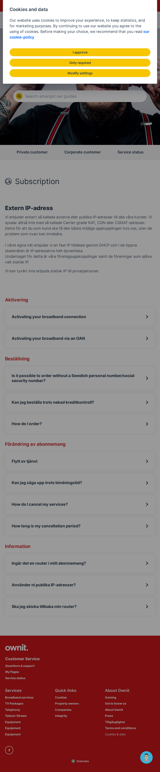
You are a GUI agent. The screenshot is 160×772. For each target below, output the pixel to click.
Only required (80, 63)
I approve (80, 52)
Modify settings (80, 73)
